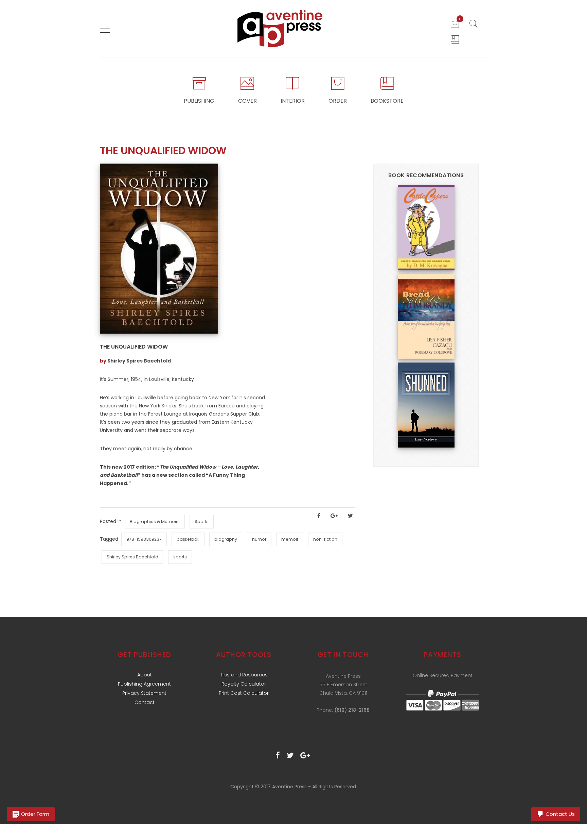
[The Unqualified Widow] (159, 248)
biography (225, 539)
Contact (145, 702)
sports (180, 557)
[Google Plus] (305, 755)
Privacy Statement (144, 693)
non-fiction (325, 539)
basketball (188, 539)
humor (259, 539)
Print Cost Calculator (244, 693)
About (144, 674)
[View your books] (455, 39)
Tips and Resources (244, 674)
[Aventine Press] (280, 28)
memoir (289, 539)
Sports (202, 521)
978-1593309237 (144, 539)
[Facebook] (277, 755)
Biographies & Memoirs (155, 521)
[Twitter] (290, 755)
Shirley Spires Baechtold (139, 360)
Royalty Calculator (243, 683)
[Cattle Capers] (426, 227)
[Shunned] (426, 404)
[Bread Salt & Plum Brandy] (426, 316)
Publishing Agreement (144, 683)
